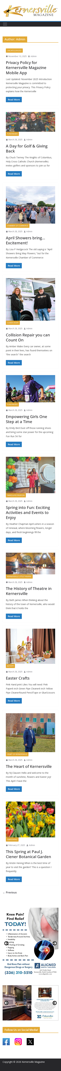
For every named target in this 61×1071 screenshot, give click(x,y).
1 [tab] (25, 982)
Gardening (12, 839)
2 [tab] (29, 982)
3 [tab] (32, 982)
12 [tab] (47, 1022)
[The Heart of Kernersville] (30, 732)
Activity (10, 666)
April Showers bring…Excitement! (25, 240)
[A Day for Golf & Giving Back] (30, 122)
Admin (34, 56)
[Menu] (5, 24)
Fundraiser (12, 134)
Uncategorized (14, 50)
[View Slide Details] (30, 943)
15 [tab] (30, 1024)
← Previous (10, 892)
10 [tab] (40, 1022)
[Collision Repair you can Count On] (30, 299)
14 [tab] (55, 1022)
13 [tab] (51, 1022)
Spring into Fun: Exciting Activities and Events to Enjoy (28, 512)
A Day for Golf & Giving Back (26, 148)
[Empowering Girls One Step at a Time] (30, 388)
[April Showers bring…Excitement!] (30, 205)
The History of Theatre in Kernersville (29, 591)
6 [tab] (25, 1022)
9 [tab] (36, 1022)
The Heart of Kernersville (29, 766)
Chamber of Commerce (17, 226)
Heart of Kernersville (17, 754)
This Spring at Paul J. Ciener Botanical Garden (28, 854)
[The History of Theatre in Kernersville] (30, 563)
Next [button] (55, 943)
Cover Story (13, 323)
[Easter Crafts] (30, 646)
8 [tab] (32, 1022)
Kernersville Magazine (33, 1061)
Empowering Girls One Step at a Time (26, 419)
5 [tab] (21, 1022)
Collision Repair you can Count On (28, 337)
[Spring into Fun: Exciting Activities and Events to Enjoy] (30, 475)
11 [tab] (44, 1022)
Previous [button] (6, 943)
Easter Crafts (18, 678)
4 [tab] (36, 982)
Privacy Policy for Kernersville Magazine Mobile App (26, 67)
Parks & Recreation (16, 495)
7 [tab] (29, 1022)
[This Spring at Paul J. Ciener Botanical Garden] (30, 819)
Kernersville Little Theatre (19, 576)
